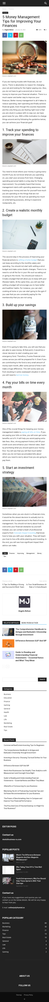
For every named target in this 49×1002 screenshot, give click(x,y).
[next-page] (7, 666)
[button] (4, 3)
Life (5, 719)
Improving (20, 553)
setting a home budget (27, 260)
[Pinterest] (15, 35)
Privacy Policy (28, 995)
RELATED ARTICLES (11, 623)
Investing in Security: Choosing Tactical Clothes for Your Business (25, 759)
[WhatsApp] (21, 35)
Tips (4, 556)
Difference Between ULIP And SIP (31, 640)
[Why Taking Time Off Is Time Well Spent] (8, 870)
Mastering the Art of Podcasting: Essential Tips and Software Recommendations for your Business (23, 792)
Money (39, 553)
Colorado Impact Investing (25, 533)
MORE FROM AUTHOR (30, 623)
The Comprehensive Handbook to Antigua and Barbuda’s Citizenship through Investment (30, 632)
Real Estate (8, 726)
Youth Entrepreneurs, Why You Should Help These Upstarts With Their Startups (31, 881)
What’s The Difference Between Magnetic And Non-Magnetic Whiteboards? (28, 857)
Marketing (8, 723)
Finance (11, 9)
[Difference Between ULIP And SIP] (8, 643)
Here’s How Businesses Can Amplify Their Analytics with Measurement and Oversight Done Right (25, 772)
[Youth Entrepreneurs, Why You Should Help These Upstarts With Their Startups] (8, 880)
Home (4, 9)
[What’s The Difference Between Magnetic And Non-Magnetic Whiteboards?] (8, 858)
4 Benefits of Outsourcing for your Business (20, 786)
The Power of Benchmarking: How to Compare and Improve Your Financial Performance (23, 799)
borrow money (22, 375)
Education (8, 698)
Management (30, 553)
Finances (12, 553)
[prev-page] (3, 666)
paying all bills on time (30, 432)
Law (5, 716)
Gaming (7, 705)
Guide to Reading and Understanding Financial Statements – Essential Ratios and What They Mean (24, 779)
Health (6, 712)
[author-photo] (24, 608)
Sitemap (19, 995)
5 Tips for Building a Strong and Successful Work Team (13, 585)
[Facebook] (4, 35)
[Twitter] (10, 35)
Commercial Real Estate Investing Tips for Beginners (24, 745)
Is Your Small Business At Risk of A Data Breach (36, 585)
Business (7, 694)
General (7, 708)
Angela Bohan (9, 30)
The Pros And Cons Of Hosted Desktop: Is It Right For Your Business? (24, 807)
